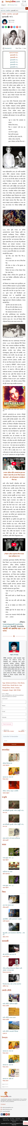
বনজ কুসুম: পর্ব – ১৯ (8, 886)
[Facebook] (2, 1114)
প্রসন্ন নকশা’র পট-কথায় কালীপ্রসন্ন (11, 838)
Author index (6, 1118)
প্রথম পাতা (3, 11)
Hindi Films (6, 685)
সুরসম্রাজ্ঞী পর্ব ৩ (14, 60)
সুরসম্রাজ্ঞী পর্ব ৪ (14, 62)
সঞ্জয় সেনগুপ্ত (11, 20)
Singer (11, 690)
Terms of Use (6, 1120)
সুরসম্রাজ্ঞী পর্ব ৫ (14, 65)
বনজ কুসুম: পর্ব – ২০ (8, 858)
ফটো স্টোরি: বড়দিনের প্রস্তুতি (10, 1004)
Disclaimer (18, 1118)
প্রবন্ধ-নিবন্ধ (9, 14)
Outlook (6, 626)
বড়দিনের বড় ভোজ (7, 872)
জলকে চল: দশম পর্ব (8, 777)
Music (13, 688)
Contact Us (22, 1120)
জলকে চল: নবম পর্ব (8, 1065)
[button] (3, 27)
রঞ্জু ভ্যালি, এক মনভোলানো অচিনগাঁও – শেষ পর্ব (14, 934)
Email (4, 711)
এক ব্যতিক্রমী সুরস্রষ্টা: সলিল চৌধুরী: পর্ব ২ (13, 810)
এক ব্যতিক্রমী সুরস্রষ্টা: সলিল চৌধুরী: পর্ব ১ (13, 824)
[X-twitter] (4, 1114)
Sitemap (14, 1121)
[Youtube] (6, 1114)
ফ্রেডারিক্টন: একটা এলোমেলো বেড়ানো (12, 919)
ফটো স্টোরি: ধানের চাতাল (9, 1017)
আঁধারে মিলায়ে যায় (7, 763)
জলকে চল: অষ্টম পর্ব (8, 1079)
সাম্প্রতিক (8, 11)
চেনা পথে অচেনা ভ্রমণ (8, 905)
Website (4, 717)
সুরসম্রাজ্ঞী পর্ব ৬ (14, 67)
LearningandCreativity (12, 624)
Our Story (12, 1118)
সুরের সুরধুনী (15, 14)
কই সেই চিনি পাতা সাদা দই (9, 954)
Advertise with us (14, 1120)
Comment (5, 698)
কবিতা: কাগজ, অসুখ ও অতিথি (10, 791)
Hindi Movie (14, 685)
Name (4, 705)
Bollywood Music (11, 683)
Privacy (23, 1118)
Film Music (21, 683)
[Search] (26, 8)
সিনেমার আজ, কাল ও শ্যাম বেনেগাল (12, 984)
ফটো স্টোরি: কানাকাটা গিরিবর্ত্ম (10, 1031)
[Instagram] (9, 1114)
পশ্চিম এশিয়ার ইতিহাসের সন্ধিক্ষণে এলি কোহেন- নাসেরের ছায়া (12, 969)
